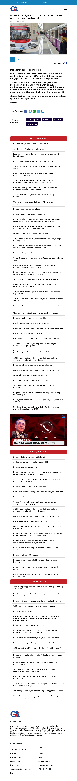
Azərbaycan (33, 119)
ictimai (57, 119)
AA (12, 59)
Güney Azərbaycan (18, 749)
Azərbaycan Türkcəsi (19, 2)
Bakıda (46, 119)
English (46, 2)
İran (11, 773)
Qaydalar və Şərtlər (46, 765)
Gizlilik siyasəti (44, 761)
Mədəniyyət (15, 761)
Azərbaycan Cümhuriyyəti (21, 769)
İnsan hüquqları (16, 765)
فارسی (35, 2)
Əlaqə (40, 754)
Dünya (13, 753)
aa (17, 59)
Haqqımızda (43, 758)
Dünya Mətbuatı (17, 757)
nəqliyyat (32, 124)
